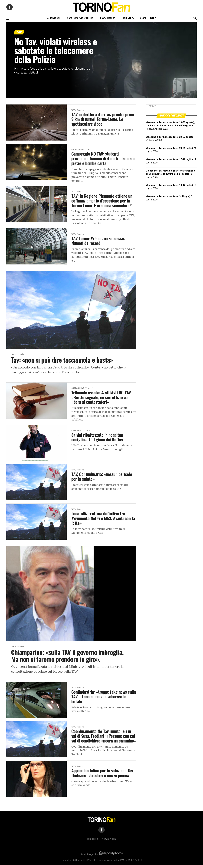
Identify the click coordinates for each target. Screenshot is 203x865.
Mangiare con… (54, 18)
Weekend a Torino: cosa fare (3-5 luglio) (168, 196)
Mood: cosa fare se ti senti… (81, 18)
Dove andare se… (108, 18)
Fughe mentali (128, 18)
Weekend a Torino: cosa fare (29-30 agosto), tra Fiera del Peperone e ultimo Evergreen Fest (170, 125)
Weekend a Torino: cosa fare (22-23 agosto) (170, 137)
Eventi (153, 18)
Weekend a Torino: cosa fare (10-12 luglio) (169, 185)
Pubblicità (92, 838)
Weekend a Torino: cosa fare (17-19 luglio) (169, 159)
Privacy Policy (109, 838)
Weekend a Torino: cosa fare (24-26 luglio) (169, 148)
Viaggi (143, 18)
